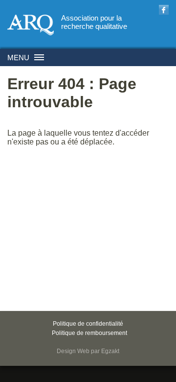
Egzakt (110, 351)
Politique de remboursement (89, 333)
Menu (18, 57)
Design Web (73, 351)
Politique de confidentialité (88, 323)
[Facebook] (164, 11)
